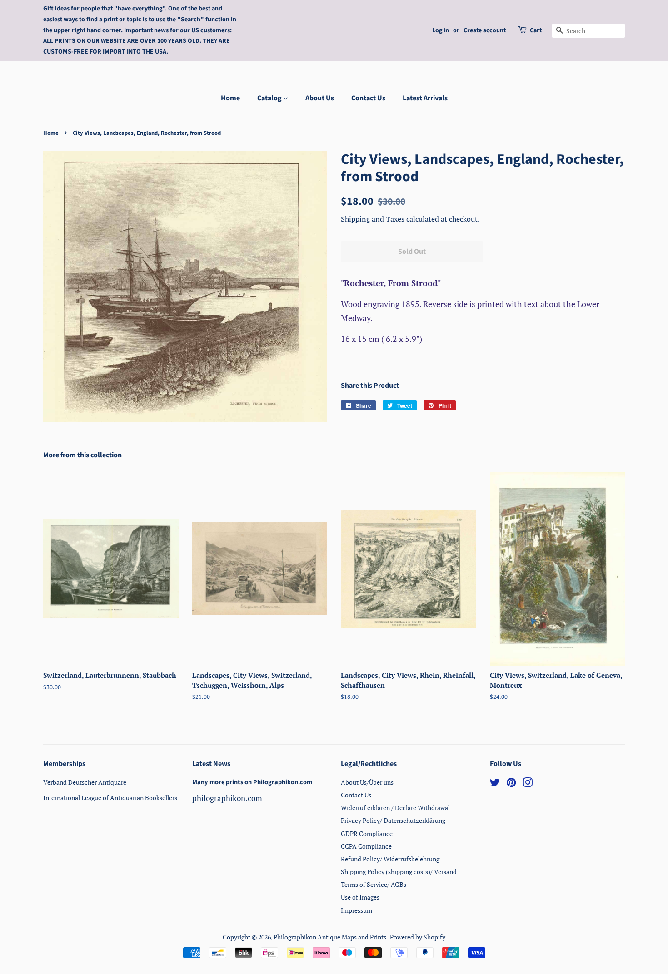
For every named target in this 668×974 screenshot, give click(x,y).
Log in (440, 30)
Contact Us (368, 98)
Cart (536, 30)
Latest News (211, 764)
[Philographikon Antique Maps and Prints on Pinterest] (511, 784)
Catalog (270, 98)
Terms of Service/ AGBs (373, 884)
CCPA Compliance (366, 846)
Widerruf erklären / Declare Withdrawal (395, 807)
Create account (485, 30)
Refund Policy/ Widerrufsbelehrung (390, 859)
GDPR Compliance (367, 833)
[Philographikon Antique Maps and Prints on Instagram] (528, 784)
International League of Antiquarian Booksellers (110, 797)
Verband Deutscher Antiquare (84, 782)
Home (230, 98)
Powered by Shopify (417, 937)
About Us (319, 98)
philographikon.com (227, 798)
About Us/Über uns (367, 782)
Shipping (356, 219)
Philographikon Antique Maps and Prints (330, 937)
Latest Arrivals (425, 98)
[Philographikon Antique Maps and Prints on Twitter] (495, 784)
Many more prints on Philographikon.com (252, 782)
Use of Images (360, 897)
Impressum (356, 910)
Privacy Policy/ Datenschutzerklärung (393, 820)
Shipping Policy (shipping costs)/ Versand (399, 871)
